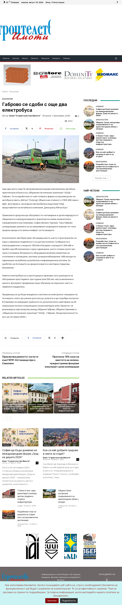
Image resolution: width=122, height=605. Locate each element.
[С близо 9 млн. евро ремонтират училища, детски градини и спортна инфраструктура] (8, 493)
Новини (14, 402)
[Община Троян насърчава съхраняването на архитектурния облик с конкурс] (40, 398)
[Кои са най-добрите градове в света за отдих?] (61, 437)
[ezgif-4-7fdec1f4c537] (89, 546)
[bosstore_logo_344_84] (47, 75)
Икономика (101, 162)
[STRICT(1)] (107, 75)
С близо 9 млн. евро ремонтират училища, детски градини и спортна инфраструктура (66, 406)
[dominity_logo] (78, 75)
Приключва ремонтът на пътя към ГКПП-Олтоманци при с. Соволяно (20, 360)
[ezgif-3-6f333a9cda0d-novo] (17, 75)
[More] (62, 338)
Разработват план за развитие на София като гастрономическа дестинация (107, 167)
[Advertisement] (86, 30)
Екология (14, 91)
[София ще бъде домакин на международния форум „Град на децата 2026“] (14, 398)
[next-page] (9, 419)
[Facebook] (117, 2)
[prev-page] (4, 419)
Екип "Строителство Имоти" (25, 116)
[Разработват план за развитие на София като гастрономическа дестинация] (8, 514)
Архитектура (40, 402)
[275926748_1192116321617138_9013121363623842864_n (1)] (51, 546)
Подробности (69, 600)
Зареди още (100, 178)
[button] (116, 58)
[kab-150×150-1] (32, 546)
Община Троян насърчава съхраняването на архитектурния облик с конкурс (40, 408)
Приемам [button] (52, 600)
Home (5, 91)
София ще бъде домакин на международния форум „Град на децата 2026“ (15, 408)
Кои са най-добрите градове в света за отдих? (105, 154)
